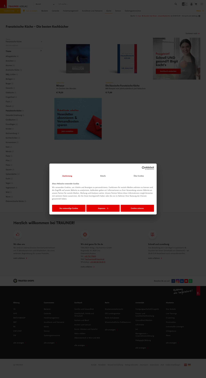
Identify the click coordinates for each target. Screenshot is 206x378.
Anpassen (101, 208)
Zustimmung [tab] (67, 176)
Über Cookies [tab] (139, 176)
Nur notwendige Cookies (68, 208)
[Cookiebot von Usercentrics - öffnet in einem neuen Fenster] (143, 168)
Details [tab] (103, 176)
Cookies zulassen (137, 208)
